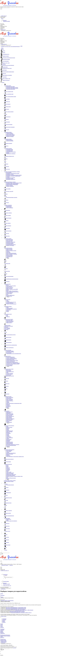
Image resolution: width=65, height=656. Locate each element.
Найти (1, 649)
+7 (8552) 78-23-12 (4, 15)
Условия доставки (3, 640)
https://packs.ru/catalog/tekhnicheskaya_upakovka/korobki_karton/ (16, 607)
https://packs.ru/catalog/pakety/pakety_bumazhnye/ (17, 611)
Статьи (1, 626)
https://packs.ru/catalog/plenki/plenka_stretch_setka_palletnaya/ (15, 609)
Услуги (1, 625)
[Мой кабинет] (0, 562)
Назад (6, 575)
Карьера (1, 631)
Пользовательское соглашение (5, 635)
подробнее (14, 647)
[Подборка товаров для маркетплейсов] (6, 600)
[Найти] (1, 9)
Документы (2, 629)
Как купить (2, 637)
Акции (1, 624)
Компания (2, 627)
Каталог (1, 623)
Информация (2, 633)
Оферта (1, 636)
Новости (1, 630)
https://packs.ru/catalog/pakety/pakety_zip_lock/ (17, 610)
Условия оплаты (3, 639)
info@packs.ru (3, 29)
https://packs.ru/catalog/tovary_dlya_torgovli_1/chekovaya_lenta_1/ (21, 612)
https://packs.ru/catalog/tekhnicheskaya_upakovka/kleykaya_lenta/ (16, 608)
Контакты (2, 632)
